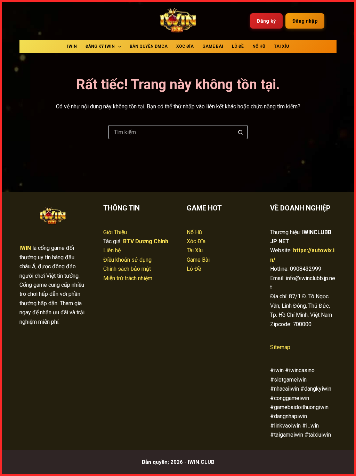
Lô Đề (238, 46)
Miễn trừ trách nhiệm (127, 278)
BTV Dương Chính (145, 241)
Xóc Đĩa (185, 46)
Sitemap (280, 347)
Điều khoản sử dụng (127, 259)
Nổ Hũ (258, 46)
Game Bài (212, 46)
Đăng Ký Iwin (100, 46)
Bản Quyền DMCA (149, 46)
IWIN (72, 46)
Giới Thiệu (115, 232)
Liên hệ (112, 250)
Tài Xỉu (281, 46)
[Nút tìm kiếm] (241, 132)
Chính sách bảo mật (127, 269)
